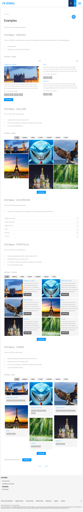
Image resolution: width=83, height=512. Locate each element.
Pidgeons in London (10, 64)
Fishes (41, 137)
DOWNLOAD (27, 459)
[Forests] (36, 429)
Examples (5, 486)
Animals (6, 94)
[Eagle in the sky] (60, 393)
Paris (44, 64)
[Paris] (11, 417)
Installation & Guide (8, 484)
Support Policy (19, 501)
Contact (63, 501)
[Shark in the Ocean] (36, 393)
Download (5, 489)
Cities (21, 94)
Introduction (6, 481)
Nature (58, 137)
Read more (9, 99)
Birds (11, 94)
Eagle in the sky (61, 142)
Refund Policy (39, 501)
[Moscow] (60, 427)
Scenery (16, 94)
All (17, 137)
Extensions (49, 501)
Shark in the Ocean (38, 142)
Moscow (46, 81)
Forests (59, 167)
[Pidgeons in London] (11, 388)
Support (56, 501)
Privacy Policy (29, 501)
